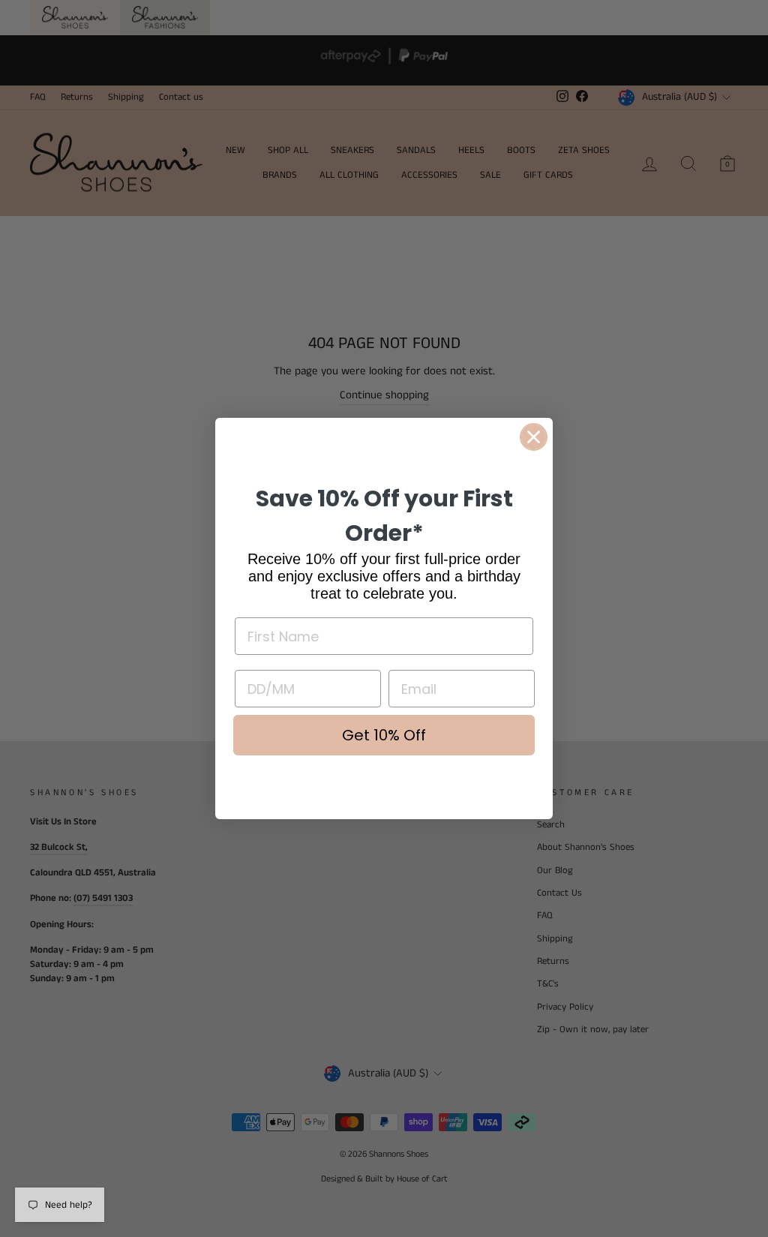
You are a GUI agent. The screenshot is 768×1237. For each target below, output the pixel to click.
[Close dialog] (533, 437)
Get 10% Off (384, 735)
